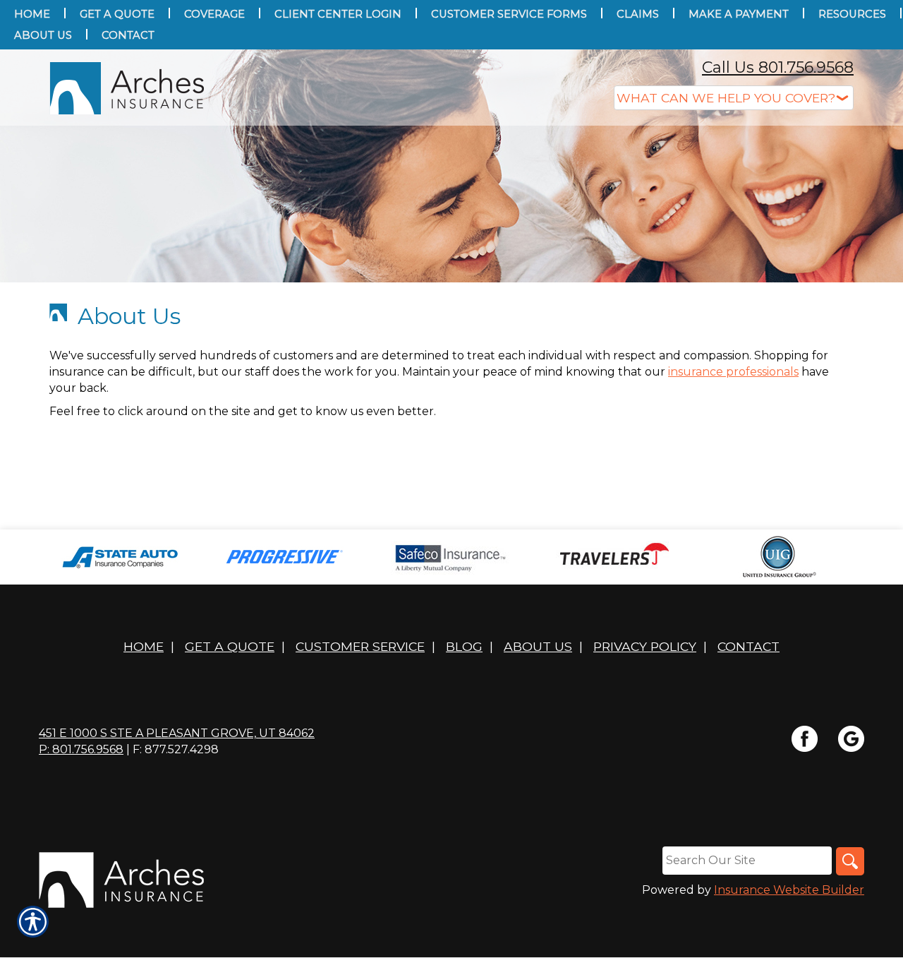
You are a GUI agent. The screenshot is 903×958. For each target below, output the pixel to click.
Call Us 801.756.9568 (778, 67)
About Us (538, 646)
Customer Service (360, 646)
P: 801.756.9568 (81, 749)
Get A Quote (229, 646)
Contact (748, 646)
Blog (464, 646)
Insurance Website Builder (789, 890)
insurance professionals (733, 371)
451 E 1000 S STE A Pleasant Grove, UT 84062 (177, 733)
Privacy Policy (644, 646)
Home (143, 646)
